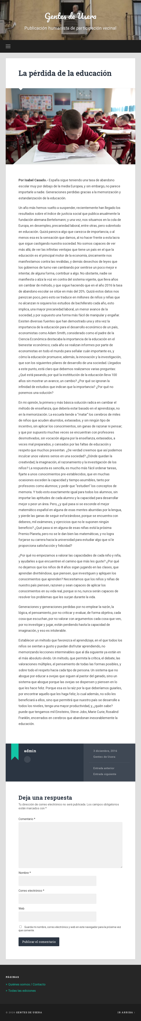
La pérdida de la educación (65, 73)
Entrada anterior (103, 768)
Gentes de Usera (70, 15)
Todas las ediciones (22, 990)
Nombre (25, 872)
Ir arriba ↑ (126, 1012)
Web (21, 908)
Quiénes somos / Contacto (27, 984)
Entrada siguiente (104, 774)
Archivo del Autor (27, 759)
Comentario (27, 819)
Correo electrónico (31, 890)
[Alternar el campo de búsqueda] (133, 46)
